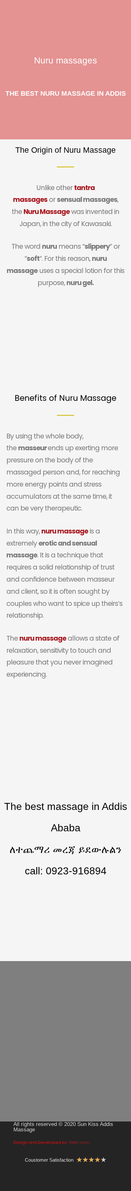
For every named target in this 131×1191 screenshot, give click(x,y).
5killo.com (79, 1142)
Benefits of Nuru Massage (65, 398)
